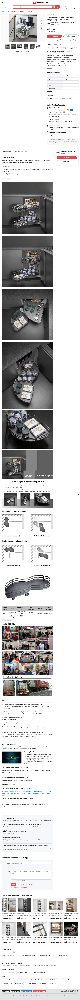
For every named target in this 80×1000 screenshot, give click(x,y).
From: (8, 863)
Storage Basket (31, 793)
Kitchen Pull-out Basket (16, 791)
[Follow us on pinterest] (75, 991)
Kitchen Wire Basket (28, 791)
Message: (8, 871)
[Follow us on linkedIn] (77, 991)
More (3, 986)
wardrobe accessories (7, 958)
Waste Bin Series (63, 955)
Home (3, 11)
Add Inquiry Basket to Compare (23, 51)
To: (9, 867)
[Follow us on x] (68, 991)
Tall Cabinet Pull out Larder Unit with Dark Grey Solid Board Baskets (8, 915)
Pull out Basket (38, 791)
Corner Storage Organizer (39, 972)
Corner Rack (30, 11)
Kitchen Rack (22, 793)
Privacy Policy (64, 995)
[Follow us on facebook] (66, 991)
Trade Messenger (26, 991)
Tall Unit (6, 795)
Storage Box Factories (8, 980)
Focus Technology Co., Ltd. (29, 995)
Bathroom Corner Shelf (8, 972)
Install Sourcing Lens (40, 991)
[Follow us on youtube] (73, 991)
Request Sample (73, 39)
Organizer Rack (21, 11)
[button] (2, 2)
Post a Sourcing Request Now (19, 887)
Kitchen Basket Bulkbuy (54, 983)
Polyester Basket (66, 980)
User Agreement (48, 995)
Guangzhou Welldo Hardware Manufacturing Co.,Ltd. (63, 22)
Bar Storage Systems (45, 955)
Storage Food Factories (37, 980)
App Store (5, 991)
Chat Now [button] (72, 36)
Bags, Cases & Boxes (11, 11)
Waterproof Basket (7, 983)
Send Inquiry (54, 36)
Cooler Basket (42, 983)
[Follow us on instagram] (71, 991)
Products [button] (16, 7)
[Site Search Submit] (57, 7)
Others (22, 958)
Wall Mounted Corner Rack (23, 972)
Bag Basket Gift (19, 983)
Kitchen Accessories (40, 793)
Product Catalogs (23, 952)
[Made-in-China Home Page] (40, 2)
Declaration (56, 995)
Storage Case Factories (22, 980)
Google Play (15, 991)
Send (13, 884)
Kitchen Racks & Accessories (28, 955)
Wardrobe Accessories (13, 793)
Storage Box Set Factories (52, 980)
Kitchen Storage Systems (8, 955)
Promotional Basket (31, 983)
